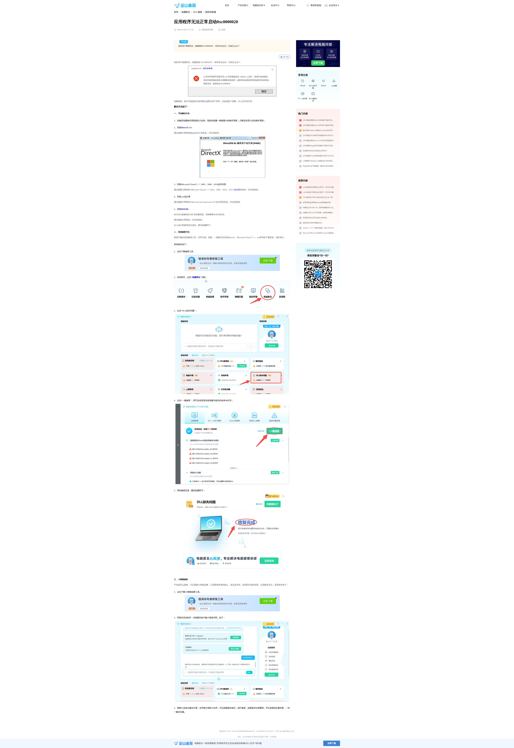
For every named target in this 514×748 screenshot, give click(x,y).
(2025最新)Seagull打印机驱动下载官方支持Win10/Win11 (319, 146)
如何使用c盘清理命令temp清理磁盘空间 (317, 202)
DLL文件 (206, 101)
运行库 (237, 190)
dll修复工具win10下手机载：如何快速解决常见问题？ (319, 213)
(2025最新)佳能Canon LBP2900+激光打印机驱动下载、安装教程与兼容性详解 (319, 125)
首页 (227, 5)
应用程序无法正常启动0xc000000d (315, 218)
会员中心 (275, 5)
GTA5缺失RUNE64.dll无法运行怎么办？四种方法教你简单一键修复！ (319, 197)
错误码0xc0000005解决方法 (312, 223)
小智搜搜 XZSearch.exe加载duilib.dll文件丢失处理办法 (319, 161)
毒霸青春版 (316, 5)
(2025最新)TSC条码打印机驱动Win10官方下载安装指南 (319, 135)
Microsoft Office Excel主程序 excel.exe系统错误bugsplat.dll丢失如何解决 (319, 233)
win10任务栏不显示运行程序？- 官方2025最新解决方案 (319, 192)
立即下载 (318, 63)
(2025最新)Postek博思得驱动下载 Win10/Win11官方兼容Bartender (319, 156)
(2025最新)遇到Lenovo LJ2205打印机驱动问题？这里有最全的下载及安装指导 (319, 140)
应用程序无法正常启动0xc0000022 (315, 151)
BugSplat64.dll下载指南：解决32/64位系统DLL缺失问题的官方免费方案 (319, 166)
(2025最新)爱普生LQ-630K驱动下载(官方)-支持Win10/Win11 (319, 120)
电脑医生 (186, 12)
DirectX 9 (194, 133)
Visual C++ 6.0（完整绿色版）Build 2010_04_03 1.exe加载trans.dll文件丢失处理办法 (319, 228)
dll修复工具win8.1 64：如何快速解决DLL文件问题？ (319, 207)
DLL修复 (197, 12)
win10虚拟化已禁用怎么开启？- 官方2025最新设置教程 (319, 187)
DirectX (184, 127)
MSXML (185, 209)
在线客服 (273, 737)
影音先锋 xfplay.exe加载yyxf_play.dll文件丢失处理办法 (319, 130)
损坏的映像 (207, 68)
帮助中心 (291, 5)
